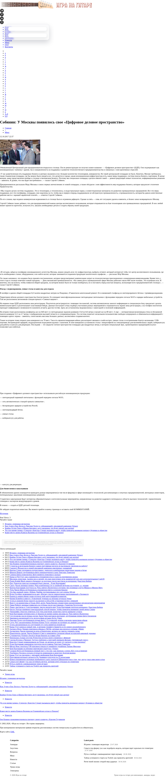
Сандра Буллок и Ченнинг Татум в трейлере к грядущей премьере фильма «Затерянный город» (49, 640)
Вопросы (14, 752)
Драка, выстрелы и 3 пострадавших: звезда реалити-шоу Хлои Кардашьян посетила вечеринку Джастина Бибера (56, 607)
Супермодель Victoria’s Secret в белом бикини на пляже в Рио (35, 636)
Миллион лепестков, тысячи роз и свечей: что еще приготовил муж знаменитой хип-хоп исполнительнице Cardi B (57, 579)
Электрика (14, 771)
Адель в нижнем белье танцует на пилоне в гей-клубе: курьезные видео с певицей (44, 601)
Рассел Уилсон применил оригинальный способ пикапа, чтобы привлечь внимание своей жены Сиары (52, 609)
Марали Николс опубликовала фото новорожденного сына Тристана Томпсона (42, 572)
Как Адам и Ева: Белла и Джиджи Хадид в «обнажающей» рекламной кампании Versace (41, 526)
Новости (8, 682)
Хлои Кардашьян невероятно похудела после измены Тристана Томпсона (40, 644)
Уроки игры (10, 674)
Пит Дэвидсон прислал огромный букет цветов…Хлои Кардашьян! (38, 583)
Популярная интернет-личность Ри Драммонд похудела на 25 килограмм (40, 657)
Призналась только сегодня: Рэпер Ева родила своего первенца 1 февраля (40, 638)
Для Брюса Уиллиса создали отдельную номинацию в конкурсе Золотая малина (42, 653)
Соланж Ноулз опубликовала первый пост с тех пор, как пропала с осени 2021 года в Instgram (48, 651)
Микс (7, 132)
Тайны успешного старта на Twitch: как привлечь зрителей (21, 543)
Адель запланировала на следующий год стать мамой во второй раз (37, 625)
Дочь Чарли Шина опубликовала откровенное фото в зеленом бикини (39, 590)
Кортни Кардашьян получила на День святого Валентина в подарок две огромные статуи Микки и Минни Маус (56, 588)
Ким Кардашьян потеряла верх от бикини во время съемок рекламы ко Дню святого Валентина (49, 614)
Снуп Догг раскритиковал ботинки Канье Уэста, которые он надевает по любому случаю (46, 622)
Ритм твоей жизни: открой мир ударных (50, 543)
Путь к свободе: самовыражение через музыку (67, 541)
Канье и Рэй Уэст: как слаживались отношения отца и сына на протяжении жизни (44, 577)
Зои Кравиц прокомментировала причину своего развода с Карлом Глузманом (42, 564)
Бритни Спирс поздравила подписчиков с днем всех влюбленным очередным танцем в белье (48, 570)
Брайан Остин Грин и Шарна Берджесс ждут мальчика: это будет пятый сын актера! (39, 528)
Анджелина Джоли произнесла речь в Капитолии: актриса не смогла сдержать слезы (45, 631)
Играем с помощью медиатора (17, 524)
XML (12, 732)
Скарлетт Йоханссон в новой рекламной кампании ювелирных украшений (41, 568)
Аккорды (14, 744)
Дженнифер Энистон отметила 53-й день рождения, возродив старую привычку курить (46, 612)
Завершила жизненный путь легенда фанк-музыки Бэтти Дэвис (36, 618)
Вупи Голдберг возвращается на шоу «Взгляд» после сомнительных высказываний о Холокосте (49, 594)
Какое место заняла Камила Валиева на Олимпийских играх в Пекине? (34, 533)
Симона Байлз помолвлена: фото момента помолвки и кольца (35, 575)
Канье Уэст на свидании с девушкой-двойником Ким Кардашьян (36, 655)
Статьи (13, 763)
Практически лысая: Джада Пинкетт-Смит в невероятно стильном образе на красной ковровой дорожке (53, 633)
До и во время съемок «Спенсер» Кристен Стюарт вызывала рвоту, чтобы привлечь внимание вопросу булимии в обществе (56, 530)
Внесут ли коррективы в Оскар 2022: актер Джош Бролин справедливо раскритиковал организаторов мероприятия (57, 603)
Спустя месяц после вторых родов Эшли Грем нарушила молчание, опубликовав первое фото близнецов (53, 616)
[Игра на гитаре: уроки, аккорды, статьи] (46, 8)
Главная (8, 128)
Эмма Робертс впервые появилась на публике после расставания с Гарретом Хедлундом (46, 605)
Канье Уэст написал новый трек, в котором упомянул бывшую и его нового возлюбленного (48, 627)
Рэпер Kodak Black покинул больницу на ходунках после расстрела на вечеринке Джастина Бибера (51, 581)
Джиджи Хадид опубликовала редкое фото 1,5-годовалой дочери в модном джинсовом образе (48, 620)
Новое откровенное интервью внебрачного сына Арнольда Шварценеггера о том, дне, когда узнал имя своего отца (57, 659)
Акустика (14, 748)
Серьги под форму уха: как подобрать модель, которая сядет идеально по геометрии (29, 541)
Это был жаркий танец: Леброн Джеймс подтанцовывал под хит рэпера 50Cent (42, 592)
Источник (4, 513)
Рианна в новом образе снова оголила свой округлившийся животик (38, 596)
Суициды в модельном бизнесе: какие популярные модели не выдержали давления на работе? (49, 566)
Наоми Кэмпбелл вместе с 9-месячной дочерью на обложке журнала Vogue (41, 599)
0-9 (6, 116)
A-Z (6, 114)
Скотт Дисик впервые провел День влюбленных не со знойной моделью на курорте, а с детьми (49, 585)
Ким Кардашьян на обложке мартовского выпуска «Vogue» (34, 649)
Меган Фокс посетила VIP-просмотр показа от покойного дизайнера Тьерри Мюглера (45, 646)
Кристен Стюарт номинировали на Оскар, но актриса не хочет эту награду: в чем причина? (48, 642)
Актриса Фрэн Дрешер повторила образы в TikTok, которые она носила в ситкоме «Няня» (47, 629)
